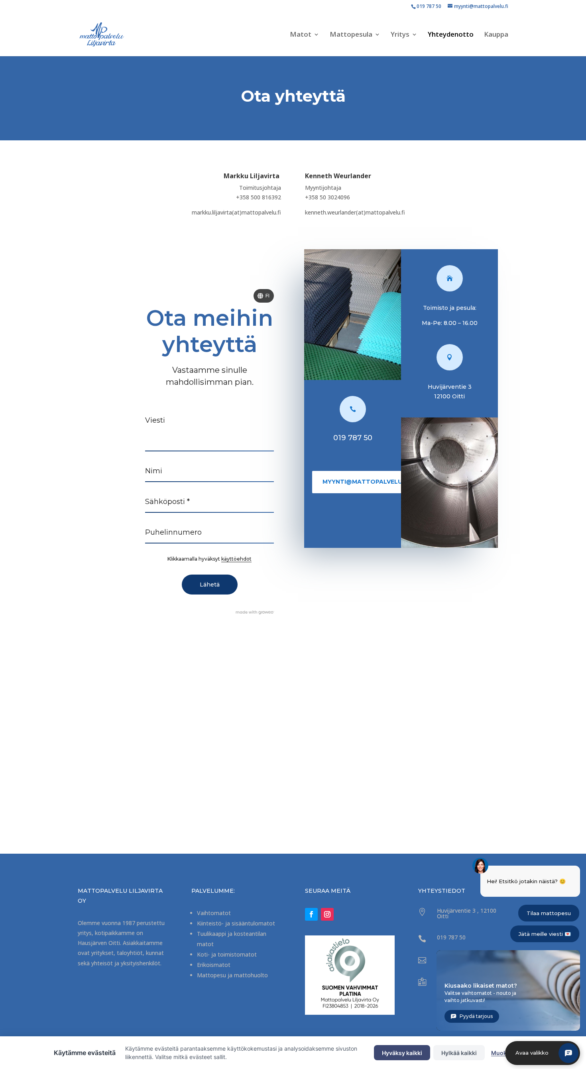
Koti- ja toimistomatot (227, 954)
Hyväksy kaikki (402, 1052)
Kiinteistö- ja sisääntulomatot (236, 923)
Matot (300, 35)
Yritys (400, 35)
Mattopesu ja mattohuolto (232, 975)
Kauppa (496, 35)
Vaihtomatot (214, 913)
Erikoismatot (213, 965)
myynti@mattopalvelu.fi (365, 481)
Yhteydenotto (451, 35)
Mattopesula (351, 35)
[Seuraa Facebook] (311, 914)
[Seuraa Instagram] (327, 914)
